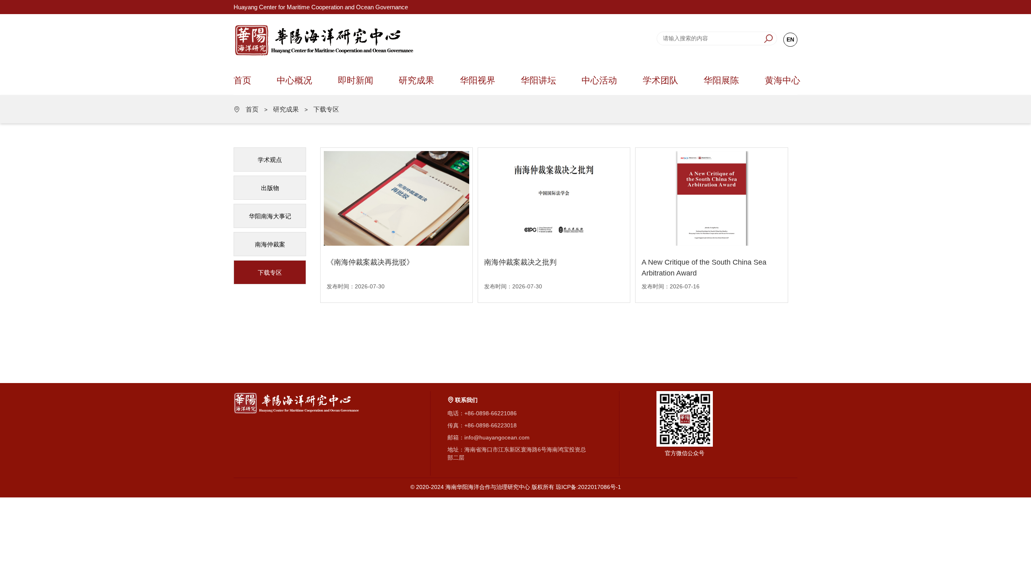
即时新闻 (355, 80)
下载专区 (326, 109)
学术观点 (270, 159)
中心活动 (599, 80)
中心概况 (294, 80)
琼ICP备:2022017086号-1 (588, 487)
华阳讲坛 (538, 80)
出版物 (270, 187)
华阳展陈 (721, 80)
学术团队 (660, 80)
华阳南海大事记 (270, 216)
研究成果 (416, 80)
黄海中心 (782, 80)
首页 (242, 80)
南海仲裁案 (270, 244)
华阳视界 (477, 80)
